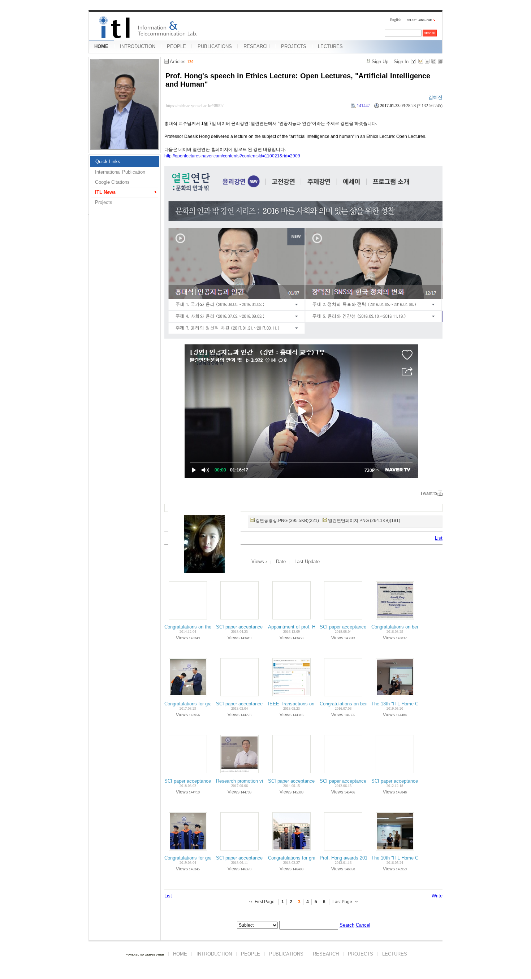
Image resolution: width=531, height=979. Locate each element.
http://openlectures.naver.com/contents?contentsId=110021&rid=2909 (232, 155)
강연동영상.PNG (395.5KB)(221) (287, 520)
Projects (103, 202)
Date (281, 561)
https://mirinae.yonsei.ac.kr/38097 (195, 105)
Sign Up (380, 61)
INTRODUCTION (137, 46)
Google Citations (112, 182)
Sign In (401, 61)
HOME (101, 46)
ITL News (105, 192)
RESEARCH (256, 46)
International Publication (120, 172)
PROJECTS (293, 46)
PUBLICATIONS (215, 46)
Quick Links (107, 161)
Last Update (307, 561)
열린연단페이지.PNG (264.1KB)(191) (364, 520)
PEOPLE (176, 46)
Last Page (342, 901)
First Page (265, 901)
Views (258, 561)
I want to (429, 493)
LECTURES (330, 46)
